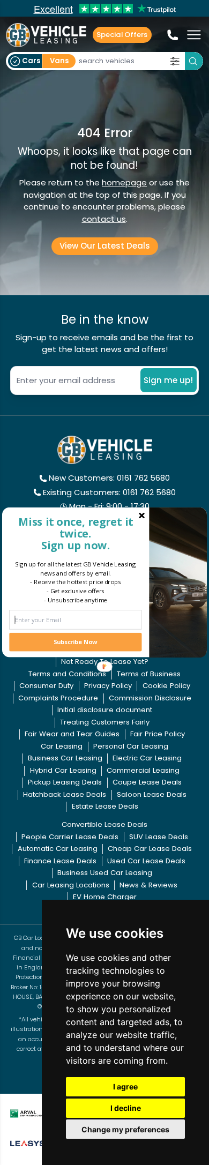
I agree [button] (125, 1086)
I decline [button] (125, 1107)
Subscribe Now (76, 642)
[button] (75, 533)
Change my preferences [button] (125, 1129)
